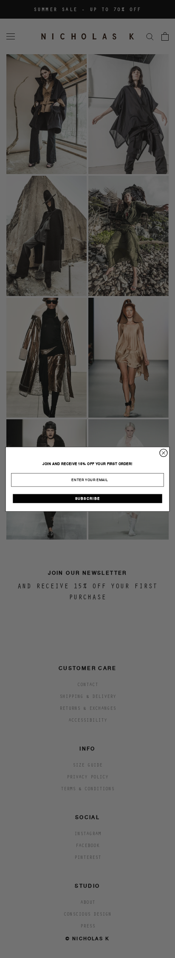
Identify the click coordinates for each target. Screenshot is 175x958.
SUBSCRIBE (87, 498)
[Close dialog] (163, 453)
